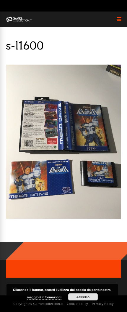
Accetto (82, 297)
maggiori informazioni (44, 297)
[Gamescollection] (19, 20)
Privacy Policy (103, 303)
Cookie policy (78, 303)
